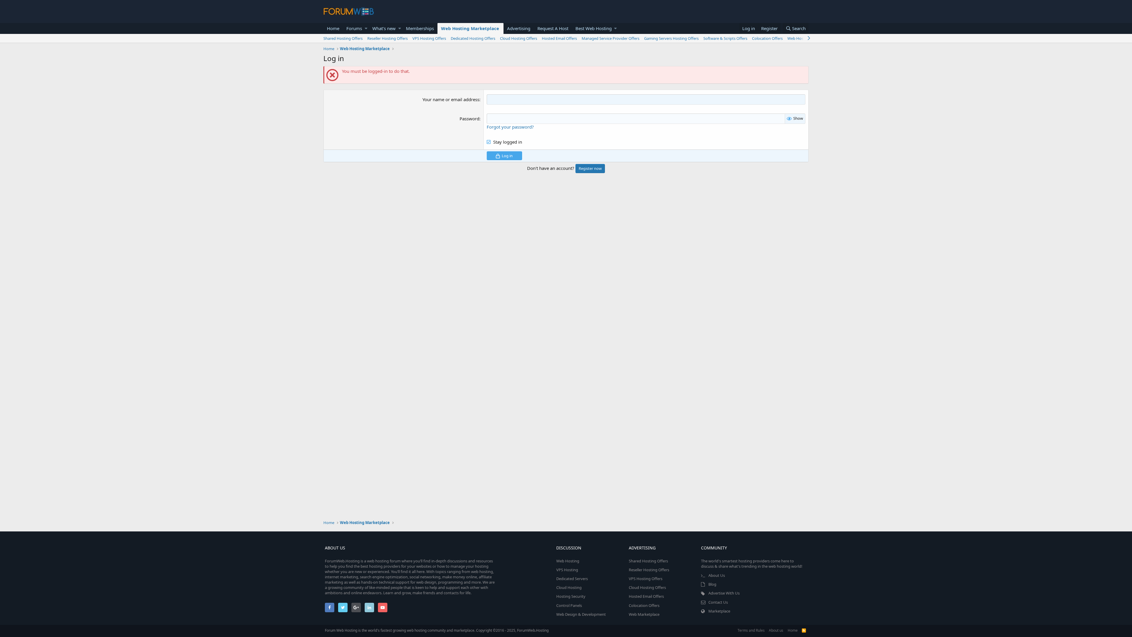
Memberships (420, 28)
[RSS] (804, 630)
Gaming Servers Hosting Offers (671, 38)
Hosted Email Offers (559, 38)
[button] (366, 28)
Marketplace (719, 611)
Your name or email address (450, 99)
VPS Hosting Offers (429, 38)
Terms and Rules (751, 630)
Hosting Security (570, 596)
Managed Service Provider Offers (610, 38)
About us (776, 630)
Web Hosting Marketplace (470, 28)
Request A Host (552, 28)
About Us (716, 575)
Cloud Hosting (569, 587)
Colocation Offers (767, 38)
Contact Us (718, 602)
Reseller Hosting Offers (387, 38)
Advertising (518, 28)
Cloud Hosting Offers (518, 38)
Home (333, 28)
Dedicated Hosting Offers (473, 38)
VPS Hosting (567, 569)
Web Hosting (567, 561)
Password (469, 119)
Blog (712, 584)
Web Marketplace (644, 614)
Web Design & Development (581, 614)
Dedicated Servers (572, 578)
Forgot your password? (510, 127)
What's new (384, 28)
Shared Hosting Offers (343, 38)
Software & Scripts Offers (725, 38)
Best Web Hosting (593, 28)
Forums (354, 28)
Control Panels (569, 605)
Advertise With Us (724, 593)
